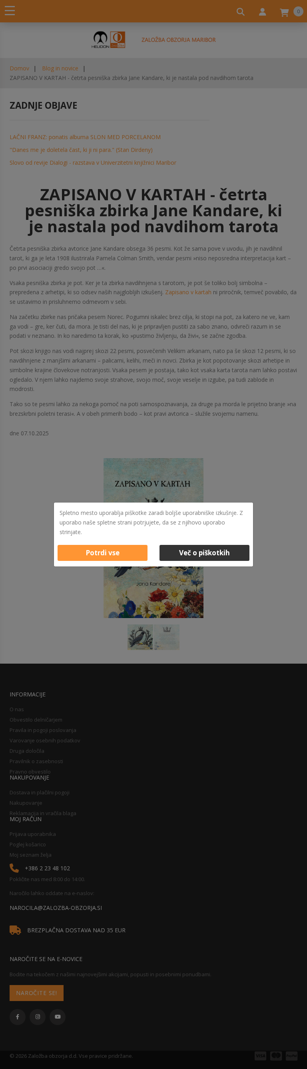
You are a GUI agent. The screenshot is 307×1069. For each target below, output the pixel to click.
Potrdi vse (103, 552)
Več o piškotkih (204, 552)
